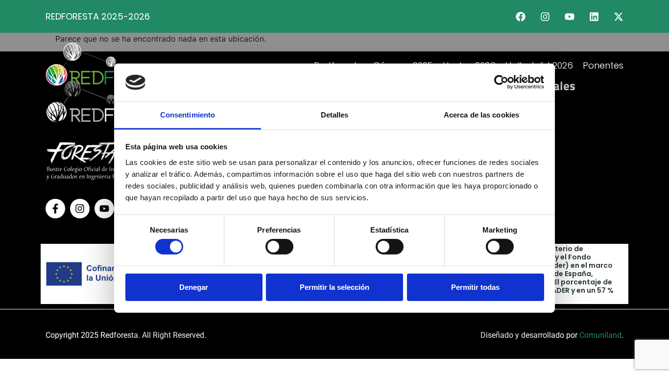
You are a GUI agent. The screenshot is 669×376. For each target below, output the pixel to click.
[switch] (279, 247)
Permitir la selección (334, 286)
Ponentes (603, 65)
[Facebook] (521, 17)
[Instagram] (545, 17)
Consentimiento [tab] (187, 115)
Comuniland (600, 335)
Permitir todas (475, 286)
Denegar (193, 286)
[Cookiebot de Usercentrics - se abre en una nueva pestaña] (501, 82)
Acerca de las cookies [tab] (481, 115)
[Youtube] (569, 17)
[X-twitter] (618, 17)
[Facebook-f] (55, 208)
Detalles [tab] (335, 115)
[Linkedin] (594, 17)
